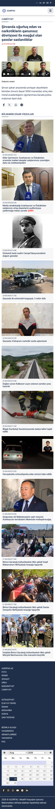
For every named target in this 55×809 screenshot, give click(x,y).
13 (37, 771)
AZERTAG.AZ (7, 668)
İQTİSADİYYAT (8, 700)
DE (47, 2)
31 (15, 783)
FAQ (3, 741)
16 (7, 775)
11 (22, 771)
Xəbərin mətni (8, 81)
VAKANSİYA (7, 738)
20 (37, 775)
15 (51, 771)
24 (15, 779)
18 (22, 775)
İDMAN (5, 707)
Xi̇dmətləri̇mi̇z (9, 734)
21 (44, 775)
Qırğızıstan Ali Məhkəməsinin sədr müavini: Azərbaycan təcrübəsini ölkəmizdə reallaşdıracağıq (27, 518)
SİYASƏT (5, 679)
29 (51, 779)
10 (15, 771)
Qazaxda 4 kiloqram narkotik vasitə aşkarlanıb (25, 341)
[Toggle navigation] (49, 11)
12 (30, 771)
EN (44, 2)
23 (7, 779)
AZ (37, 2)
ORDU (4, 682)
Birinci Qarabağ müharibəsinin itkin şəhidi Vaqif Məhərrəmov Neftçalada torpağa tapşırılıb (25, 563)
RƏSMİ (5, 675)
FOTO (4, 672)
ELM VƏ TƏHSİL (9, 703)
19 (30, 775)
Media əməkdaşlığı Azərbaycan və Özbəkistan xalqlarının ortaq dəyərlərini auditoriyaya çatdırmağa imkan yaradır (24, 208)
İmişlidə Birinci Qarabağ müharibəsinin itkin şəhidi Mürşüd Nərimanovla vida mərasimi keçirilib (26, 653)
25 (22, 779)
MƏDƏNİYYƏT (8, 686)
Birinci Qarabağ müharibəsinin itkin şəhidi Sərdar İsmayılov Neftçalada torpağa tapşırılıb (26, 608)
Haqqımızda (8, 731)
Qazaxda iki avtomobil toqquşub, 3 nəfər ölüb (24, 298)
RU (40, 2)
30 (7, 783)
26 (30, 779)
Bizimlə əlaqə (9, 727)
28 (44, 779)
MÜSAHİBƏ (7, 710)
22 (51, 775)
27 (37, 779)
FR (50, 2)
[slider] (10, 74)
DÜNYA (5, 714)
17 (15, 775)
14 (44, 771)
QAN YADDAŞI (8, 717)
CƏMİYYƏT (8, 19)
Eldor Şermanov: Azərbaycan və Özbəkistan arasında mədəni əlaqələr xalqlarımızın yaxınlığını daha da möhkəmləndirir (26, 160)
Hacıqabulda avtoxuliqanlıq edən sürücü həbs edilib (27, 474)
